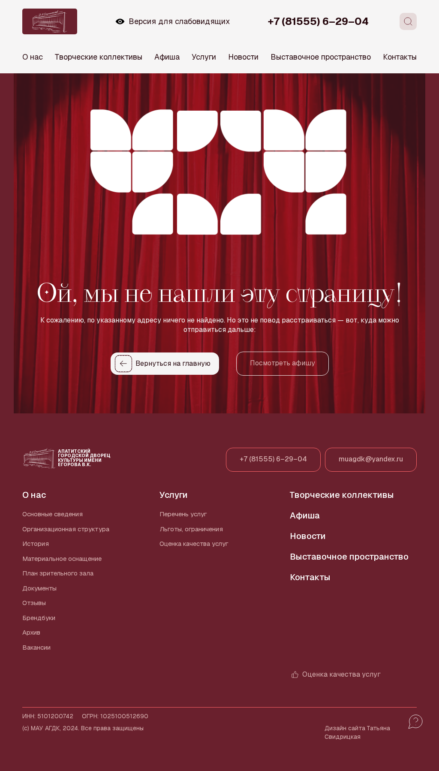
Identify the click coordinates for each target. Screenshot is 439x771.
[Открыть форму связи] (415, 722)
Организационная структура (65, 529)
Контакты (400, 57)
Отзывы (34, 603)
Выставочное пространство (321, 57)
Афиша (167, 57)
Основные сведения (52, 514)
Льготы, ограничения (191, 529)
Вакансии (36, 647)
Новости (243, 57)
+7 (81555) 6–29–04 (318, 21)
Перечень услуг (183, 514)
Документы (39, 588)
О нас (32, 57)
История (35, 543)
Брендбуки (38, 618)
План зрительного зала (57, 573)
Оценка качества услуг (194, 543)
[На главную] (49, 21)
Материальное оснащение (62, 558)
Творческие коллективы (98, 57)
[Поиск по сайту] (408, 21)
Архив (31, 632)
